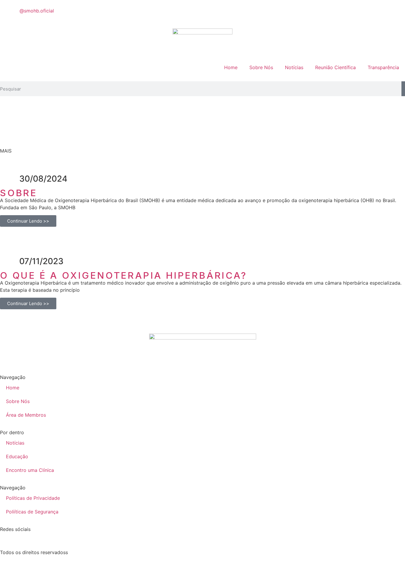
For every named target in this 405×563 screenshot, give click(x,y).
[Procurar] (403, 88)
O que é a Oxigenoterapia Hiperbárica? (123, 275)
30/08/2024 (43, 179)
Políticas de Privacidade (33, 498)
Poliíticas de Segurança (32, 512)
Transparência (383, 67)
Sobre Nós (261, 67)
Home (230, 67)
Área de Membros (26, 415)
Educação (17, 456)
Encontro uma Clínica (30, 470)
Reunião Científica (335, 67)
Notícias (294, 67)
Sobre (18, 192)
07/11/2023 (41, 261)
